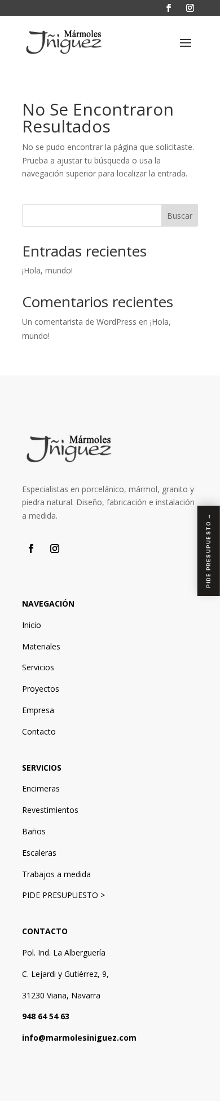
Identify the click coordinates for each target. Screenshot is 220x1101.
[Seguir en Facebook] (169, 8)
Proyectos (40, 688)
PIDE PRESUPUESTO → (208, 551)
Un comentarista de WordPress (79, 321)
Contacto (39, 731)
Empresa (38, 710)
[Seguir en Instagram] (190, 8)
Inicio (31, 625)
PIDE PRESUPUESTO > (63, 895)
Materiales (41, 646)
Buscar (179, 215)
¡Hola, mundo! (47, 270)
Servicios (38, 667)
